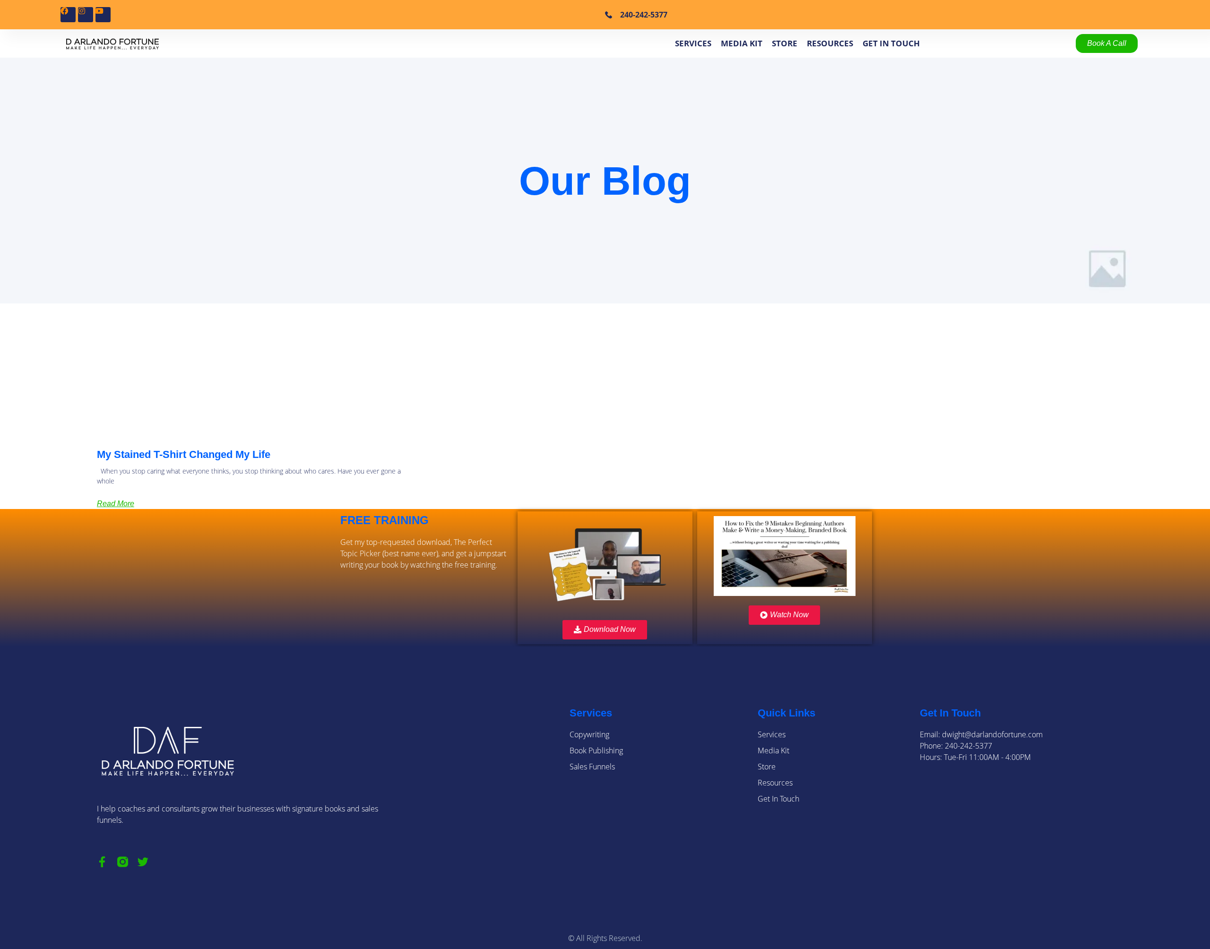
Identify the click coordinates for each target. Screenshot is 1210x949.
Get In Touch (891, 43)
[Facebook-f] (102, 861)
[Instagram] (85, 14)
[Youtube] (103, 14)
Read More (115, 504)
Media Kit (741, 43)
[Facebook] (68, 14)
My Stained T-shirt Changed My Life (183, 454)
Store (784, 43)
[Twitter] (143, 861)
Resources (830, 43)
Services (693, 43)
